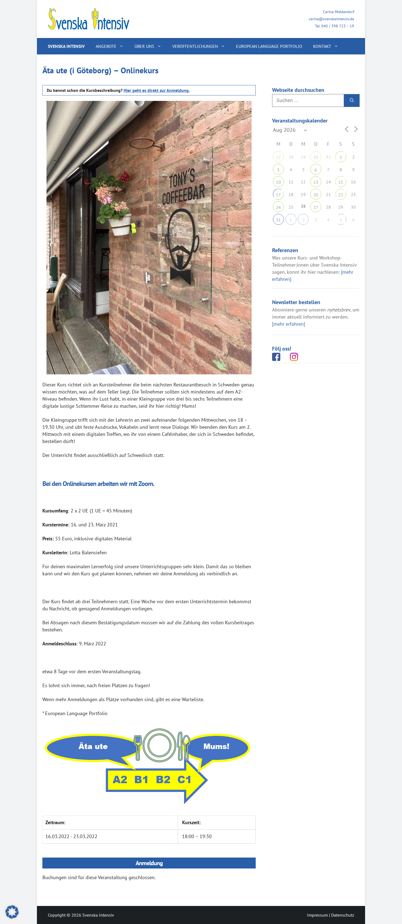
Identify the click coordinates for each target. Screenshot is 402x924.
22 (340, 194)
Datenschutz (342, 915)
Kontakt (322, 46)
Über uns (144, 46)
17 (278, 194)
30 (315, 157)
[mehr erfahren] (288, 324)
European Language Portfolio (269, 46)
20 (315, 194)
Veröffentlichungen (195, 46)
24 (278, 207)
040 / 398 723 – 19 (337, 26)
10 (278, 182)
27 (278, 157)
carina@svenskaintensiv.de (331, 18)
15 (340, 182)
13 (315, 182)
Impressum (317, 915)
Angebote (106, 46)
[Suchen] (352, 100)
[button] (12, 912)
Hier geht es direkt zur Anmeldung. (157, 90)
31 (278, 220)
